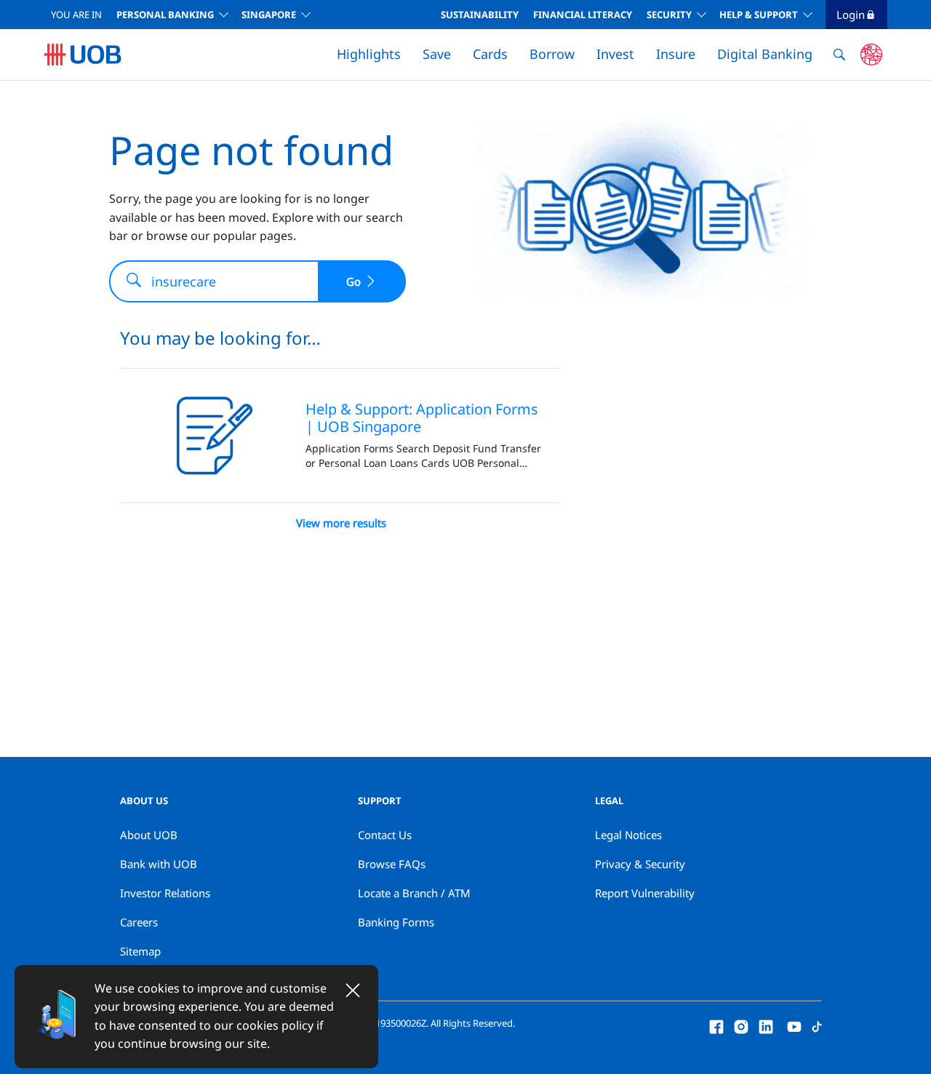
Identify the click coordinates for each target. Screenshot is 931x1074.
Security (669, 14)
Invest (615, 54)
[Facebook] (716, 1025)
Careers (139, 922)
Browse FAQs (391, 864)
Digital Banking (764, 54)
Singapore (268, 14)
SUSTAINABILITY (480, 14)
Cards (490, 54)
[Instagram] (741, 1025)
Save (437, 54)
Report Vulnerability (645, 893)
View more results (341, 523)
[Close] (353, 990)
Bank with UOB (158, 864)
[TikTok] (817, 1025)
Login (850, 14)
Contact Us (385, 834)
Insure (675, 54)
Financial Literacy (582, 14)
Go (353, 281)
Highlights (369, 54)
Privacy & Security (640, 864)
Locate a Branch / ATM (414, 893)
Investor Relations (165, 893)
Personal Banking (165, 14)
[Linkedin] (766, 1025)
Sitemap (140, 951)
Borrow (552, 54)
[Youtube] (794, 1025)
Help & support (758, 14)
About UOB (148, 834)
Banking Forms (396, 922)
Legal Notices (628, 834)
